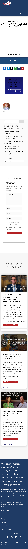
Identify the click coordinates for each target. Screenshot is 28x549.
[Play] (8, 89)
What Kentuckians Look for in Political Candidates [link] (14, 361)
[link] (7, 4)
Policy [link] (3, 519)
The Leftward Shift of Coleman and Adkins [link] (14, 419)
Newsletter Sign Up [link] (7, 526)
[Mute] (15, 91)
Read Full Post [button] (10, 324)
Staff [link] (2, 515)
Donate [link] (3, 522)
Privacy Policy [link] (6, 529)
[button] (20, 13)
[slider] (18, 91)
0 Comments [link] (14, 54)
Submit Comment (14, 233)
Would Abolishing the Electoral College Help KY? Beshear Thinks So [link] (13, 131)
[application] (14, 90)
